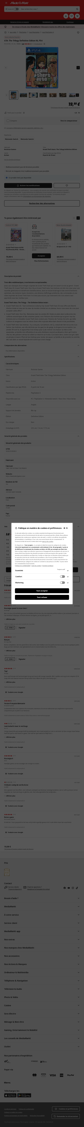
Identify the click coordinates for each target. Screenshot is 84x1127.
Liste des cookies (36, 566)
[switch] (62, 576)
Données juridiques (47, 566)
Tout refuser (42, 597)
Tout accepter (42, 591)
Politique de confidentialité (22, 566)
